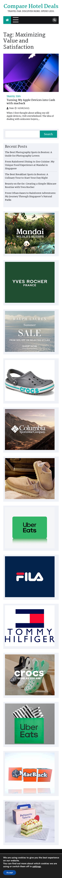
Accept (9, 872)
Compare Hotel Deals (31, 6)
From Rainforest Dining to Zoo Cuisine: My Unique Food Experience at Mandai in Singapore (29, 165)
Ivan (11, 108)
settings (36, 866)
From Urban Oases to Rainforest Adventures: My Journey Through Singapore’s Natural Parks (30, 196)
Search (48, 134)
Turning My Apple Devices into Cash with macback (31, 102)
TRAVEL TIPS (14, 96)
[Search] (54, 20)
